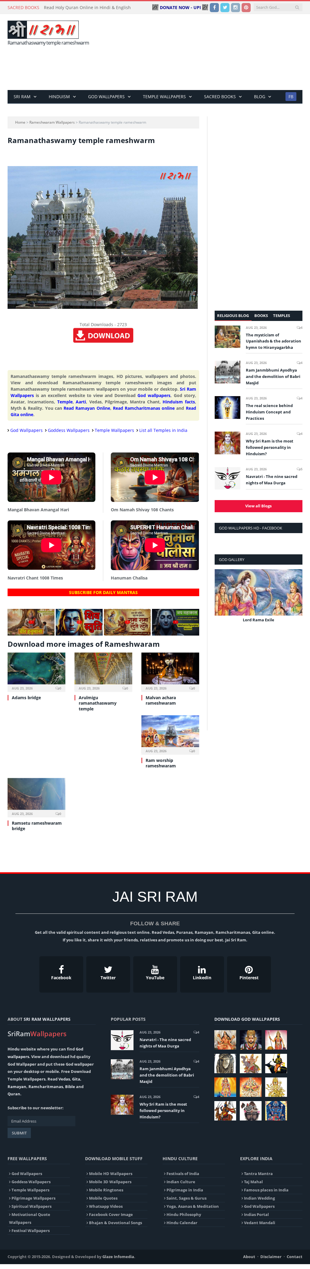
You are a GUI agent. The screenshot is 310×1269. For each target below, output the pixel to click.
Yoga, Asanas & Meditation (193, 1206)
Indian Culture (181, 1181)
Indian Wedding (259, 1198)
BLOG (259, 96)
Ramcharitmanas (45, 1086)
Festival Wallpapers (31, 1230)
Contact (294, 1256)
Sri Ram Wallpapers (47, 1019)
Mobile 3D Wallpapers (110, 1181)
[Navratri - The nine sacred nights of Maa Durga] (227, 478)
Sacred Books (220, 96)
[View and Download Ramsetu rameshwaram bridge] (36, 797)
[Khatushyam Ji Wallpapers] (251, 1040)
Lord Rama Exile (258, 620)
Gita (76, 1079)
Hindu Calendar (182, 1222)
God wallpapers (153, 395)
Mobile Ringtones (106, 1190)
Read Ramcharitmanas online (144, 408)
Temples (281, 315)
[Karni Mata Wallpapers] (276, 1040)
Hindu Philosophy (184, 1214)
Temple (65, 402)
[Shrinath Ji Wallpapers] (251, 1110)
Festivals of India (183, 1173)
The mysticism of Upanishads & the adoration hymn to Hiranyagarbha (273, 341)
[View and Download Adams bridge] (36, 672)
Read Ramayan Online (87, 408)
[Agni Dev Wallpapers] (276, 1087)
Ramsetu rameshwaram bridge (37, 825)
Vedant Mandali (259, 1222)
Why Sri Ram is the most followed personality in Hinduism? (269, 447)
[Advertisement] (193, 69)
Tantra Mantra (258, 1173)
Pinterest (249, 977)
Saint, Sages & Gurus (186, 1198)
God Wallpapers (106, 96)
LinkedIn (202, 977)
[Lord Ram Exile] (258, 592)
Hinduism (59, 96)
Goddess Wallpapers (69, 430)
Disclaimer (271, 1256)
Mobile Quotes (103, 1198)
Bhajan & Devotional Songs (115, 1222)
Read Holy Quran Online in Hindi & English (87, 7)
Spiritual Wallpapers (31, 1206)
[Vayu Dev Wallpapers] (225, 1110)
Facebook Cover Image (111, 1214)
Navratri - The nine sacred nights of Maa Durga (271, 480)
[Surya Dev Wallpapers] (251, 1087)
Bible (70, 1086)
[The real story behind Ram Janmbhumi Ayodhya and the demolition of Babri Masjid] (227, 372)
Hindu (14, 1049)
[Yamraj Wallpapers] (276, 1063)
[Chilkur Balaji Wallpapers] (276, 1110)
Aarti (81, 402)
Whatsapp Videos (106, 1206)
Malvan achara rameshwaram (161, 700)
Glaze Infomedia (118, 1256)
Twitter (108, 977)
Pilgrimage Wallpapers (33, 1198)
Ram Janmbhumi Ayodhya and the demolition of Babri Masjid (273, 376)
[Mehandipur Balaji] (225, 1063)
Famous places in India (266, 1190)
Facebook (61, 977)
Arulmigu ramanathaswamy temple (98, 703)
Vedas (64, 1079)
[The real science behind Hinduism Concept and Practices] (227, 407)
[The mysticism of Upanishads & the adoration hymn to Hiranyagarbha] (227, 337)
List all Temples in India (163, 430)
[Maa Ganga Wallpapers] (225, 1040)
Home (20, 122)
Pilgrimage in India (185, 1190)
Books (261, 315)
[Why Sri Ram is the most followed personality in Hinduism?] (227, 443)
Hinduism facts (179, 402)
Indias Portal (256, 1214)
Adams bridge (26, 697)
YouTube (155, 977)
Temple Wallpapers (164, 96)
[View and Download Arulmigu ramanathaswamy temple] (103, 672)
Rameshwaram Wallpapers (52, 122)
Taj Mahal (253, 1181)
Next (295, 600)
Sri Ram (22, 96)
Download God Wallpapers (247, 1019)
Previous (221, 600)
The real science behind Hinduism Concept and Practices (269, 412)
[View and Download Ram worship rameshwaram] (170, 734)
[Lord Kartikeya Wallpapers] (225, 1087)
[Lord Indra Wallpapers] (251, 1063)
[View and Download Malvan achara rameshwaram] (170, 672)
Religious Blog (233, 315)
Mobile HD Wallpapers (110, 1173)
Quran (14, 1094)
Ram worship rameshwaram (161, 763)
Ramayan (17, 1086)
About (249, 1256)
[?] (31, 634)
